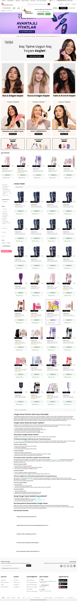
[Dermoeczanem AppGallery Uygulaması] (64, 587)
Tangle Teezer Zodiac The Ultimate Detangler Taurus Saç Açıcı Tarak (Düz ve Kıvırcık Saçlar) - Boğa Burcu (20, 234)
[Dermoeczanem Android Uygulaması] (64, 580)
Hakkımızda (18, 0)
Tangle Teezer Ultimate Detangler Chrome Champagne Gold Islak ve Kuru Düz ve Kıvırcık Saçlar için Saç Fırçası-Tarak (53, 171)
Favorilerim (16, 580)
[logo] (7, 4)
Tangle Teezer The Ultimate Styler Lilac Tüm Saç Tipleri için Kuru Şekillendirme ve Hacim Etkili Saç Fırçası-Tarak (53, 370)
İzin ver (48, 14)
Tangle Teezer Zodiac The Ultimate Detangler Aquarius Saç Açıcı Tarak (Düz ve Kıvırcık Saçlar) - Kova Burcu (52, 207)
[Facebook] (68, 566)
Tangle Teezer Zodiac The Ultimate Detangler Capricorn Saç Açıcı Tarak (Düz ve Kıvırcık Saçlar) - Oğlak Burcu (53, 234)
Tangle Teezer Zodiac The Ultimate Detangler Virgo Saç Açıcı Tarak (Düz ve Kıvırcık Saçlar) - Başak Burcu (68, 234)
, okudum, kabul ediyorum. (10, 568)
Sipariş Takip (16, 582)
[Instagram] (74, 566)
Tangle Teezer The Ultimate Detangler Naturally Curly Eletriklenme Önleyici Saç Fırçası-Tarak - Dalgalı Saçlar (38, 171)
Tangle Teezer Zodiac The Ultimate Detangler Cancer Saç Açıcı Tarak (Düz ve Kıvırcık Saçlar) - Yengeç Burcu (37, 261)
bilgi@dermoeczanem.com (45, 591)
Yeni (4, 236)
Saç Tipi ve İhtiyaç (7, 191)
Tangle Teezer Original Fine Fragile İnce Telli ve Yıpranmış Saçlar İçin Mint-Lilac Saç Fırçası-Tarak (36, 370)
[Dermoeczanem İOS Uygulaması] (64, 583)
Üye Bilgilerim (16, 586)
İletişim (2, 584)
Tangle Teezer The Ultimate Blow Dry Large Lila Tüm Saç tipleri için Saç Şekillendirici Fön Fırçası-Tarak (21, 397)
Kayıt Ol (28, 565)
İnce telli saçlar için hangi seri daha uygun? (27, 542)
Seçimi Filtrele (5, 251)
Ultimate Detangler (18, 441)
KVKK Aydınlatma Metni (32, 584)
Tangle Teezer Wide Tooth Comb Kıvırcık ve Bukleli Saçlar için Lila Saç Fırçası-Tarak (69, 397)
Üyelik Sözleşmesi (30, 580)
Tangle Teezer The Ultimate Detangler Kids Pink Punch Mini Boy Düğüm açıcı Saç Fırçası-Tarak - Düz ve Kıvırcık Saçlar (69, 370)
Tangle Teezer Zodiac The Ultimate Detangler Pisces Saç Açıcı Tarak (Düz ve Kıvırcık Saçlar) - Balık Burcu (69, 261)
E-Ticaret (34, 599)
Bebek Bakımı (6, 186)
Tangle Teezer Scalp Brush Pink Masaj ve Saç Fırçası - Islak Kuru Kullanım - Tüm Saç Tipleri (21, 370)
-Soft (31, 599)
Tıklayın (59, 36)
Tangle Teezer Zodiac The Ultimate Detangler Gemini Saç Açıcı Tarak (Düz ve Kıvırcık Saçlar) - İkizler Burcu (36, 234)
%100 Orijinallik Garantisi (32, 582)
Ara (49, 4)
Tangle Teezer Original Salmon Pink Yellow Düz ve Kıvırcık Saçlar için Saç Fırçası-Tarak (53, 315)
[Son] (74, 410)
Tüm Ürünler (5, 195)
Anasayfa (3, 0)
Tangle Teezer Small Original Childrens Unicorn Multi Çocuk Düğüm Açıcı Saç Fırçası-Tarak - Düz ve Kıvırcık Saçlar (53, 397)
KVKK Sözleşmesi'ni (5, 568)
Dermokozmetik (71, 8)
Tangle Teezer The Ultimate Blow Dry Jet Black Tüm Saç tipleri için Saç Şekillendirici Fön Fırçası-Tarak (69, 343)
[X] (64, 566)
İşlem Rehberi (29, 589)
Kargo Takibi (33, 0)
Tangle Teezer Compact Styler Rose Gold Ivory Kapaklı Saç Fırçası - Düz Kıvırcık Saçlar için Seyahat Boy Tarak (69, 315)
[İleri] (72, 410)
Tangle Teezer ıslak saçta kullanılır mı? (26, 516)
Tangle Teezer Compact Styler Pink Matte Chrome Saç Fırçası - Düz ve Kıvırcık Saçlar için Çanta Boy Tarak (69, 171)
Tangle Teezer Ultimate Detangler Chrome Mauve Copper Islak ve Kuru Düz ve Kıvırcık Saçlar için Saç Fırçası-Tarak (22, 171)
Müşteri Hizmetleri (5, 582)
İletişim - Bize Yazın (25, 0)
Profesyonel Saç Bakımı (63, 8)
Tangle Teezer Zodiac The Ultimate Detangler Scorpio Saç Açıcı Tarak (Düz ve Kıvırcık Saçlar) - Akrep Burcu (68, 207)
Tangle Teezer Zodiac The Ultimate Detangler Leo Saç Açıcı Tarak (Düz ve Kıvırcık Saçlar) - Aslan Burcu (52, 261)
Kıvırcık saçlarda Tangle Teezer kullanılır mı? (28, 551)
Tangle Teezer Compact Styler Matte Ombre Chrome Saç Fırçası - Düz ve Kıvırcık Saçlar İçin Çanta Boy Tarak (36, 343)
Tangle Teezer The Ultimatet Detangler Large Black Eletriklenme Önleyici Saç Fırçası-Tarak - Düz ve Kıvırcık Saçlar (36, 397)
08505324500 (42, 586)
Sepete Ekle (7, 177)
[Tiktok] (71, 566)
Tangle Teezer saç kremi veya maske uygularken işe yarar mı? (32, 525)
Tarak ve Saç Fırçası (7, 193)
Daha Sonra (41, 14)
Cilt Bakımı (18, 8)
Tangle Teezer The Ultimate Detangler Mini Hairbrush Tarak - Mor (21, 288)
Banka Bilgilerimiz (10, 0)
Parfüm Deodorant (55, 8)
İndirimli (4, 232)
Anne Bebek (14, 8)
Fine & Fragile (29, 479)
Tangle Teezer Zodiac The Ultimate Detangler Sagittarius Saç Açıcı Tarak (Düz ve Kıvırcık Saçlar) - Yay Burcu (20, 207)
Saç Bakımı (5, 187)
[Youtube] (61, 566)
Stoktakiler (5, 228)
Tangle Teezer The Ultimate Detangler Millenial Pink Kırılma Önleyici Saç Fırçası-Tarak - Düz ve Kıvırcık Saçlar (7, 171)
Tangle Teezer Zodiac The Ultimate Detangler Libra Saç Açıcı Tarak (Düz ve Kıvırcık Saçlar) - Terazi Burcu (36, 207)
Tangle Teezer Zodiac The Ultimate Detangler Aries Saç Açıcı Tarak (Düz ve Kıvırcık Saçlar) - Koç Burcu (20, 261)
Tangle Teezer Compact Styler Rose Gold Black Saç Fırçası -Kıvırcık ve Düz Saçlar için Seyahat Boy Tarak (20, 343)
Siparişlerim (16, 584)
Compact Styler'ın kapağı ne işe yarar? (26, 534)
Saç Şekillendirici (6, 189)
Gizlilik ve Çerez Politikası (32, 586)
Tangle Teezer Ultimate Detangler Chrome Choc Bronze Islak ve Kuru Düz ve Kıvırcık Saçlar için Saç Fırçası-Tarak (21, 315)
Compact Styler (55, 459)
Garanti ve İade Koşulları (32, 591)
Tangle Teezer (5, 168)
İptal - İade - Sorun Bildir (41, 0)
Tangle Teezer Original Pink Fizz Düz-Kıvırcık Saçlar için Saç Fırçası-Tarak (36, 315)
